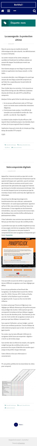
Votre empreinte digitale (18, 167)
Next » (21, 424)
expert (20, 405)
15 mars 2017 (11, 43)
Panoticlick (9, 235)
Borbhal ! (18, 5)
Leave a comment (17, 147)
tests (28, 145)
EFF (9, 230)
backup (20, 145)
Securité (9, 145)
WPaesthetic (21, 443)
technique (13, 145)
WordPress (7, 147)
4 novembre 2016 (11, 171)
